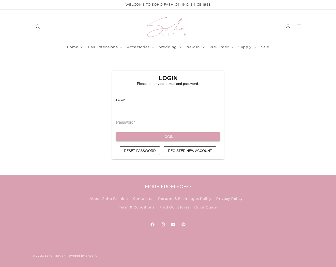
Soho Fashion (55, 255)
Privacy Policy (229, 198)
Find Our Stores (174, 207)
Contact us (143, 198)
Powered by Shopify (82, 255)
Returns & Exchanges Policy (185, 198)
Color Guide (205, 207)
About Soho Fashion (109, 198)
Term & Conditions (136, 207)
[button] (38, 26)
